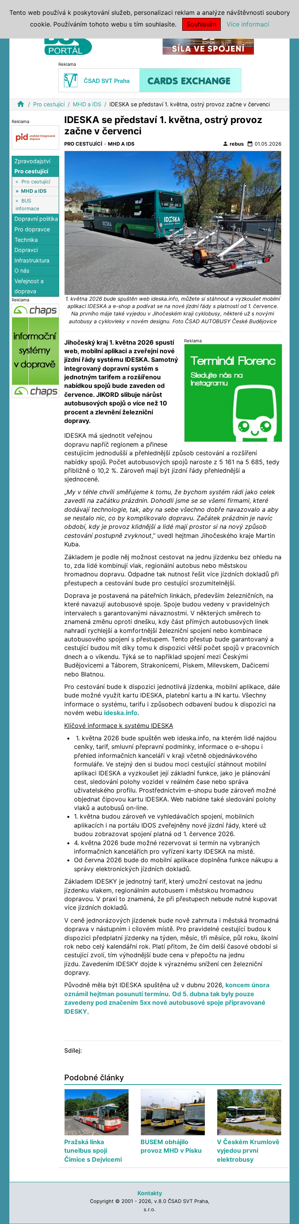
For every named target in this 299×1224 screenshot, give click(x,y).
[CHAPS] (35, 351)
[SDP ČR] (208, 42)
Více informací (248, 24)
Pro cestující (49, 104)
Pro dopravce (32, 229)
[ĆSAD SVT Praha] (149, 80)
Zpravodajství (32, 161)
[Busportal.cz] (68, 40)
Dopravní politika (36, 218)
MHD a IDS (87, 104)
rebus (233, 144)
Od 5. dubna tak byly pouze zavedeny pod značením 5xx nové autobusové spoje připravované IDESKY (165, 1002)
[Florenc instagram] (233, 393)
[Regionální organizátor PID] (35, 137)
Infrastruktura (31, 260)
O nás (22, 270)
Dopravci (26, 250)
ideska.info (120, 713)
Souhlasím (201, 24)
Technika (26, 239)
